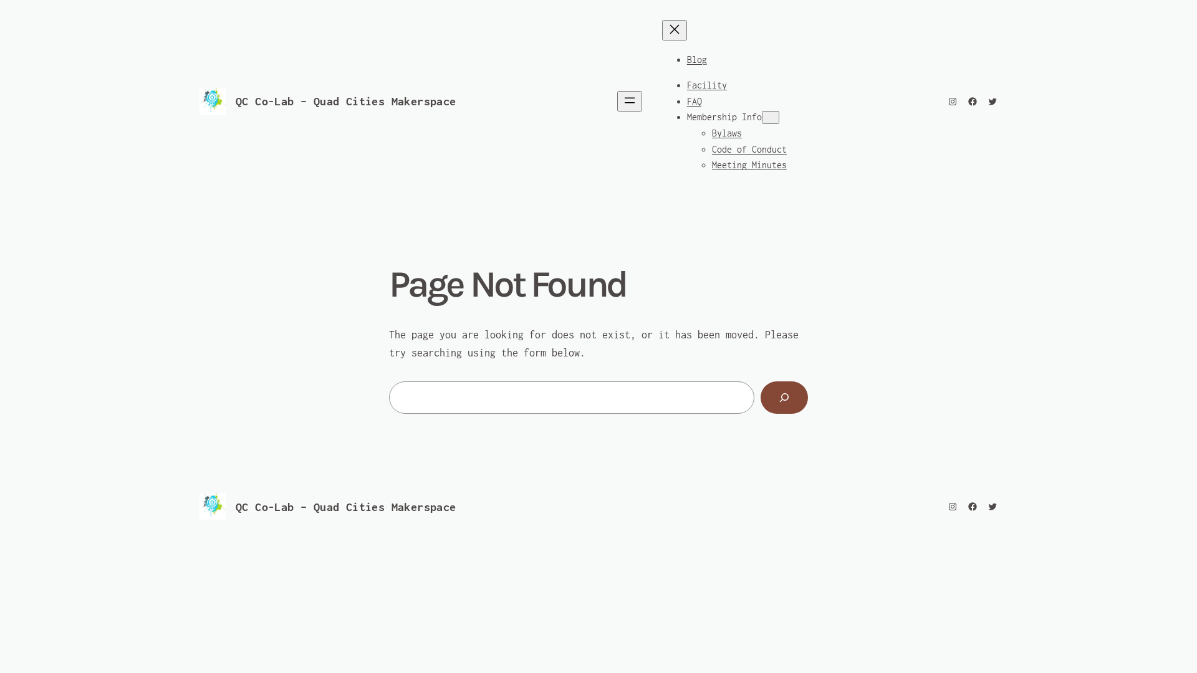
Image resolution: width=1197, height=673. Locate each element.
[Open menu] (629, 101)
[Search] (784, 397)
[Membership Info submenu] (770, 117)
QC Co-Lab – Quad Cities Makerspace (346, 101)
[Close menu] (674, 30)
